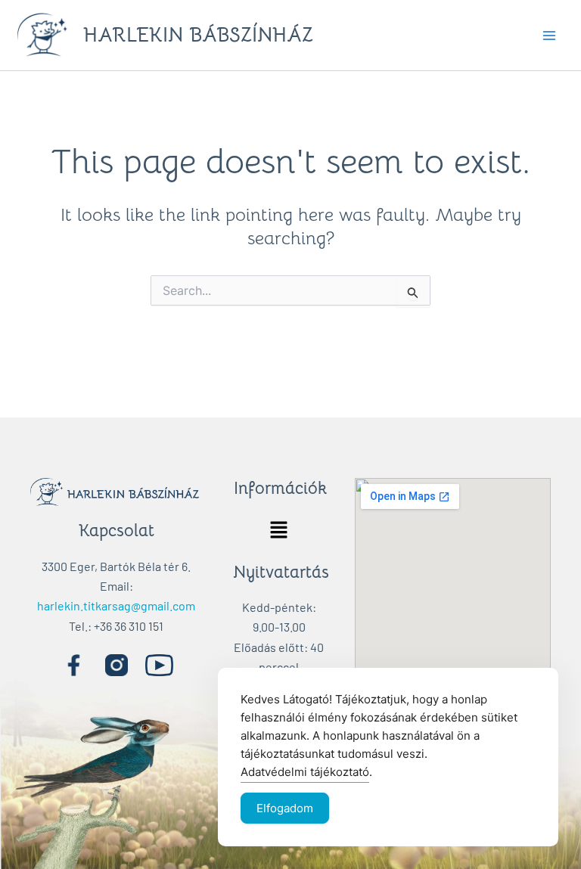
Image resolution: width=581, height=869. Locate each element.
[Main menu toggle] (549, 35)
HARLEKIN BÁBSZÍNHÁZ (198, 35)
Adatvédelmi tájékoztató (305, 772)
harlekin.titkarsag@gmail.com (116, 605)
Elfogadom (284, 808)
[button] (278, 530)
